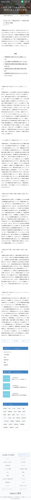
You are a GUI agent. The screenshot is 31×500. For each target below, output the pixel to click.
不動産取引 (5, 427)
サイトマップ (23, 489)
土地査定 (5, 424)
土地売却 (10, 424)
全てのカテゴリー (8, 352)
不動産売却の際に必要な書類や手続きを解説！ (15, 70)
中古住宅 (23, 421)
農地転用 (6, 365)
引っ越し (14, 408)
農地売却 (5, 408)
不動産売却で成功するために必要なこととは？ (15, 58)
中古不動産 (6, 354)
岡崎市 (13, 414)
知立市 (17, 427)
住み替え (19, 408)
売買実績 (12, 421)
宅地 (5, 357)
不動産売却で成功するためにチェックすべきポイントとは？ (15, 74)
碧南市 (19, 411)
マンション (23, 414)
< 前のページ (5, 340)
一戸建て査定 (6, 421)
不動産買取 (22, 424)
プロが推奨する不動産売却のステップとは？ (15, 61)
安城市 (4, 411)
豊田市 (9, 414)
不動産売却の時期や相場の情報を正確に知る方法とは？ (15, 65)
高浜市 (23, 411)
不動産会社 (16, 424)
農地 (5, 362)
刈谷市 (15, 411)
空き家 (10, 417)
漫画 (23, 408)
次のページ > (25, 340)
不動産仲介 (12, 427)
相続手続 (18, 417)
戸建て (17, 414)
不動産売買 (18, 421)
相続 (14, 417)
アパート (5, 417)
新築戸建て (6, 360)
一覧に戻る (15, 340)
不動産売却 (10, 411)
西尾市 (4, 414)
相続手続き (24, 417)
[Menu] (28, 1)
